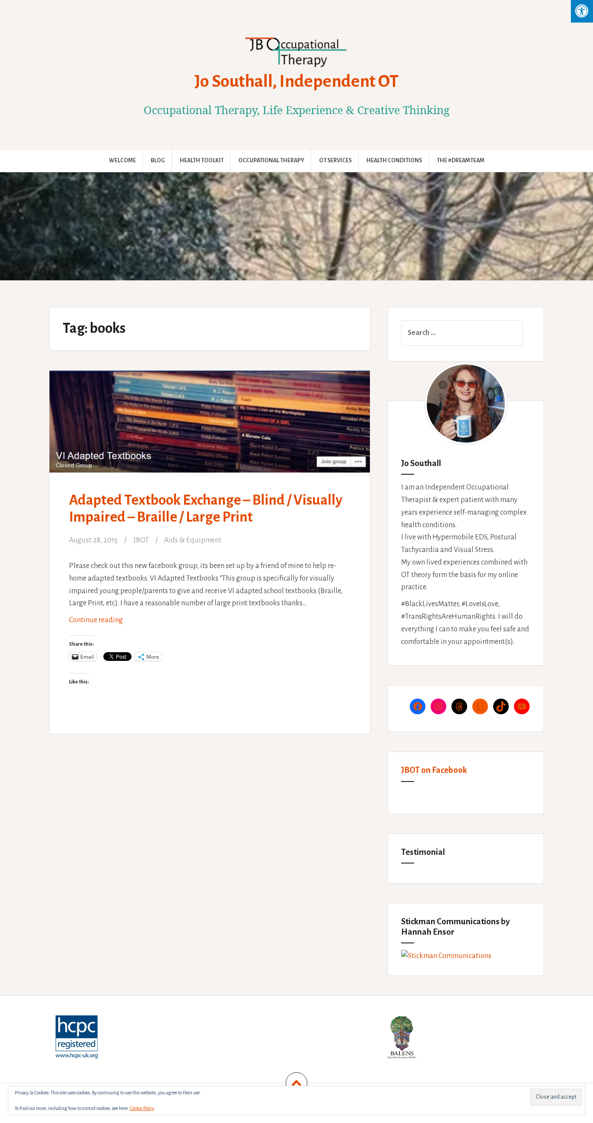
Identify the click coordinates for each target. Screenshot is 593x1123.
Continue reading (110, 623)
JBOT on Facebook (434, 770)
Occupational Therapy (271, 161)
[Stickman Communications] (446, 956)
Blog (158, 161)
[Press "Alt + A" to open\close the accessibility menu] (582, 11)
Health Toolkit (202, 161)
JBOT (141, 540)
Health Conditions (394, 161)
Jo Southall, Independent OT (296, 81)
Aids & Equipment (192, 540)
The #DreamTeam (460, 161)
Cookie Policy (142, 1108)
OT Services (335, 161)
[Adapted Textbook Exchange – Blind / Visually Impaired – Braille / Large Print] (209, 433)
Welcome (122, 161)
